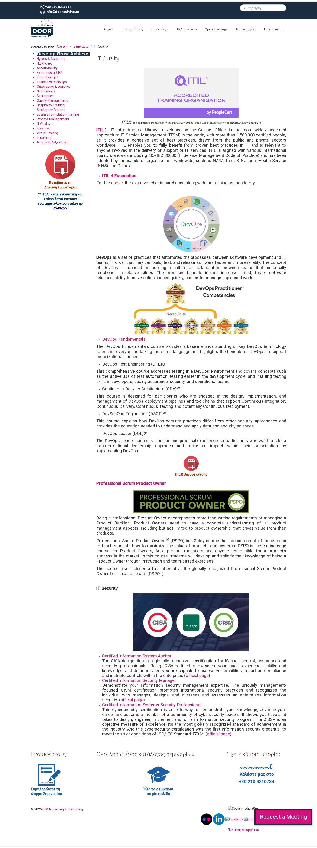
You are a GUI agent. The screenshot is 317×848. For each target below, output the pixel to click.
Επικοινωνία (273, 29)
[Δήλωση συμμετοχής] (60, 164)
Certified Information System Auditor (136, 656)
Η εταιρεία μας (132, 29)
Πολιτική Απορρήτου (243, 830)
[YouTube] (252, 819)
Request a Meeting (283, 816)
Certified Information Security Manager (139, 680)
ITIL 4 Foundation (119, 175)
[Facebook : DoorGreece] (234, 819)
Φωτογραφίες (245, 29)
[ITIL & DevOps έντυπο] (191, 463)
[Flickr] (207, 819)
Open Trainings (216, 29)
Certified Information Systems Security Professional (151, 704)
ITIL (100, 130)
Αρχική (108, 29)
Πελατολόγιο (187, 29)
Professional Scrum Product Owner (131, 483)
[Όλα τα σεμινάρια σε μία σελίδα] (158, 774)
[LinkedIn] (219, 819)
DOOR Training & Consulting (62, 809)
